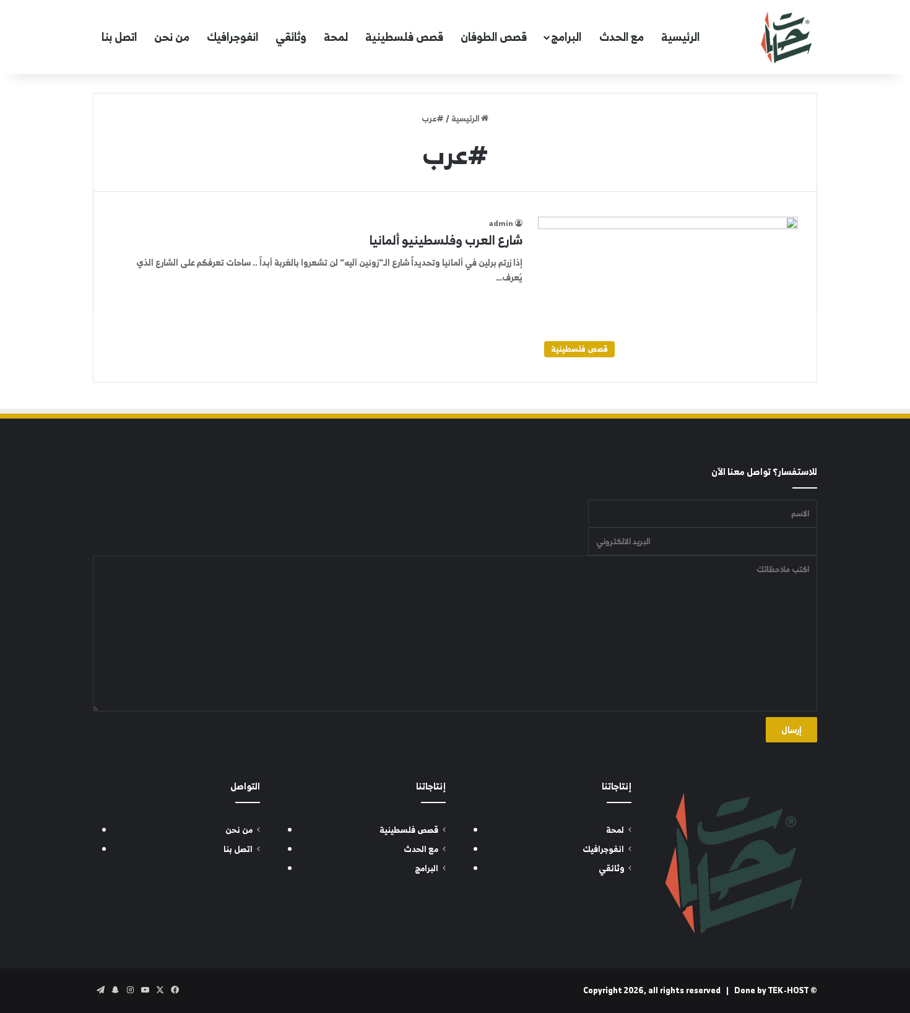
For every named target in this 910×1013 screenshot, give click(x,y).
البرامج (566, 36)
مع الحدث (621, 36)
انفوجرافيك (232, 36)
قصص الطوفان (494, 36)
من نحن (171, 36)
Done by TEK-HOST (771, 990)
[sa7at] (786, 37)
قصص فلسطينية (404, 36)
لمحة (336, 36)
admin (501, 223)
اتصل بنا (119, 36)
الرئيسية (680, 36)
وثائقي (290, 36)
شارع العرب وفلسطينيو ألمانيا (446, 240)
